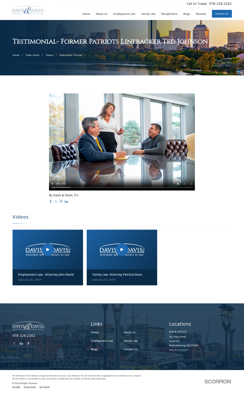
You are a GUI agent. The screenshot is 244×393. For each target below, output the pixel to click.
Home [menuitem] (86, 14)
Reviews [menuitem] (201, 14)
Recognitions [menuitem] (169, 14)
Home (95, 332)
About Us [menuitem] (101, 14)
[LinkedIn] (21, 343)
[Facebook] (28, 343)
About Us (129, 332)
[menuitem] (16, 387)
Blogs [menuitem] (186, 14)
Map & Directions (179, 349)
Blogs (94, 349)
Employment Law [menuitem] (124, 14)
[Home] (28, 10)
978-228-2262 (220, 3)
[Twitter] (14, 343)
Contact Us (221, 13)
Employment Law (102, 340)
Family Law (131, 340)
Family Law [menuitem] (148, 14)
